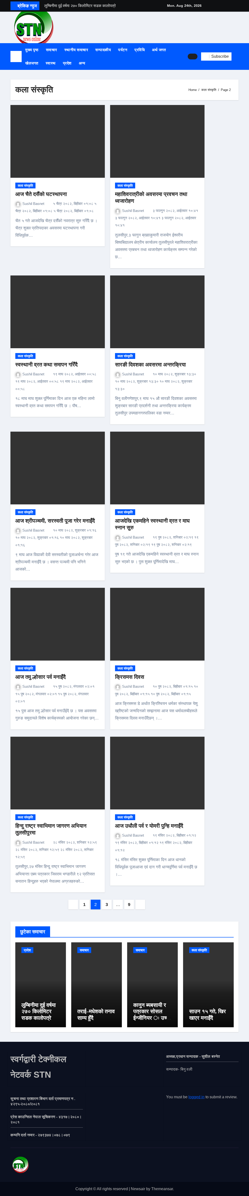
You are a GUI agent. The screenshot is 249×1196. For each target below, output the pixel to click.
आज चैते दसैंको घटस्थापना (41, 194)
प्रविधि (139, 50)
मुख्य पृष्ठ (32, 50)
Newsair (138, 1189)
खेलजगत (31, 63)
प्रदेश (67, 63)
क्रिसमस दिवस (129, 677)
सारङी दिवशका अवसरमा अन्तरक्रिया (150, 365)
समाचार (51, 50)
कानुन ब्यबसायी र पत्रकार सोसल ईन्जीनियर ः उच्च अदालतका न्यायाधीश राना (151, 1018)
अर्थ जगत (159, 50)
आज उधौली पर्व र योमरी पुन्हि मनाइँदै (149, 826)
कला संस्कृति (25, 185)
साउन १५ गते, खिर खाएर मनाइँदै (207, 1014)
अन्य (82, 63)
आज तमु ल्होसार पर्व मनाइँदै (40, 677)
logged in (196, 1097)
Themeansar (162, 1189)
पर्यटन (122, 50)
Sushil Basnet (33, 204)
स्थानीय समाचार (76, 50)
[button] (237, 56)
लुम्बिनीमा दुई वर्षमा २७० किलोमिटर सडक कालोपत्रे (38, 1011)
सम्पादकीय (103, 50)
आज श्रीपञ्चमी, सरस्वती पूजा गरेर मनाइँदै (55, 521)
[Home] (16, 56)
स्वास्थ (51, 63)
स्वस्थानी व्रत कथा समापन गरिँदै (47, 365)
